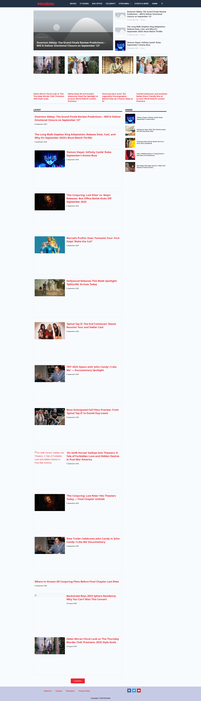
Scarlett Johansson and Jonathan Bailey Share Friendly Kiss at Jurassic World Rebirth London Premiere (151, 97)
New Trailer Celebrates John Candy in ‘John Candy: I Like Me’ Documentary (93, 540)
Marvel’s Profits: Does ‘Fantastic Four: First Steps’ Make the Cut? (92, 239)
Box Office (97, 4)
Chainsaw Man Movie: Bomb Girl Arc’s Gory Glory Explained (150, 142)
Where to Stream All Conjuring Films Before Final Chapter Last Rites (77, 581)
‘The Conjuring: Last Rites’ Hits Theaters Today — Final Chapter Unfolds (91, 497)
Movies (73, 4)
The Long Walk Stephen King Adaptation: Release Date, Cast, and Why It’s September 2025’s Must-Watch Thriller (146, 29)
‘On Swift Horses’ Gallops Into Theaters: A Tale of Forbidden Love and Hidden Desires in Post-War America (92, 456)
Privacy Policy (84, 691)
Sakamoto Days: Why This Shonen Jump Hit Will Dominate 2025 (151, 130)
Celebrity (110, 4)
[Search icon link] (162, 4)
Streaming (124, 4)
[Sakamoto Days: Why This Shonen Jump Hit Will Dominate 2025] (130, 130)
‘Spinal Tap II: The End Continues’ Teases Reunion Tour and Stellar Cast (91, 325)
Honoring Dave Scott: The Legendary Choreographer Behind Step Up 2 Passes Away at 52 (117, 97)
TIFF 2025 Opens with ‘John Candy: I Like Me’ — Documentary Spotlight (91, 368)
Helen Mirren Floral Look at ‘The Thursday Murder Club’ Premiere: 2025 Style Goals (49, 96)
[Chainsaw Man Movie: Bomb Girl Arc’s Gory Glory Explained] (130, 142)
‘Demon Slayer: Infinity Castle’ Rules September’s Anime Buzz (144, 43)
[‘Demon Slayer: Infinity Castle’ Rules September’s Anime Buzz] (120, 45)
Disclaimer (70, 691)
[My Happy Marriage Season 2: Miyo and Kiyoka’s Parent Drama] (130, 167)
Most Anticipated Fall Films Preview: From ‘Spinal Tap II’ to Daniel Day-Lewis (92, 411)
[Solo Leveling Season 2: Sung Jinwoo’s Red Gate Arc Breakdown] (130, 155)
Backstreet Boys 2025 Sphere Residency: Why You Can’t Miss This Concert (91, 597)
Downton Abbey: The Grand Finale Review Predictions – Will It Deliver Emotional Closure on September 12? (71, 44)
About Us (48, 691)
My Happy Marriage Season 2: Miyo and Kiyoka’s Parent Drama (151, 166)
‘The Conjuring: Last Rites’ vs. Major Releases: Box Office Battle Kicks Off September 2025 (88, 198)
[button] (78, 680)
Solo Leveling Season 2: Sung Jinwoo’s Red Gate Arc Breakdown (150, 154)
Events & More (142, 4)
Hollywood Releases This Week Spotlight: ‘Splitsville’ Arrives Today (91, 282)
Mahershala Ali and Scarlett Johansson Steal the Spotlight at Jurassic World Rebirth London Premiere (83, 97)
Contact (59, 691)
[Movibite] (46, 3)
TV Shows (84, 4)
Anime (154, 4)
